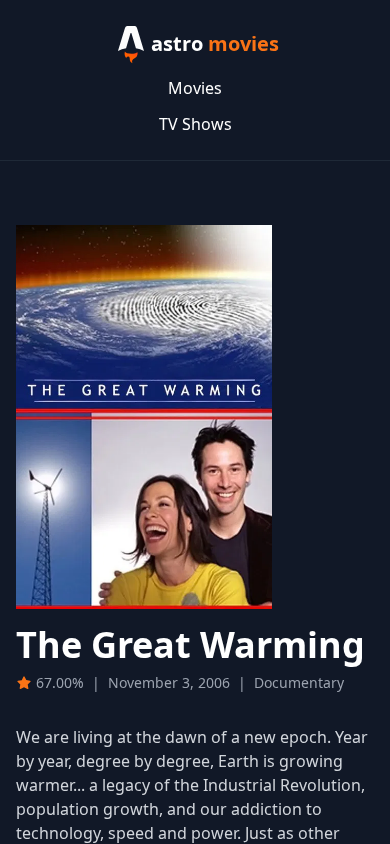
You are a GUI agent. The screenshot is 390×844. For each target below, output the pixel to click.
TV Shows (195, 124)
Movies (195, 88)
